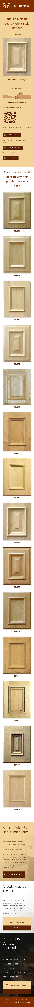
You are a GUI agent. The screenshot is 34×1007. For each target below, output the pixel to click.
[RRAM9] (17, 548)
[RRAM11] (17, 637)
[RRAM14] (17, 771)
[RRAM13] (17, 726)
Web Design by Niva (23, 1002)
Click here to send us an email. (18, 985)
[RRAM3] (17, 281)
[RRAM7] (17, 459)
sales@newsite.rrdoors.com (16, 972)
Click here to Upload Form (16, 922)
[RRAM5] (17, 370)
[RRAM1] (17, 192)
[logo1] (6, 4)
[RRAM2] (17, 237)
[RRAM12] (17, 682)
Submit (17, 928)
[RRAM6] (17, 413)
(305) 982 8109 (11, 968)
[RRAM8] (17, 504)
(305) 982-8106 (13, 964)
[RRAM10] (17, 593)
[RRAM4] (17, 326)
